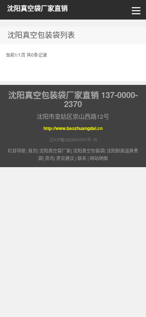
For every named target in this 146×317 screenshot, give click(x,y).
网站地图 (99, 158)
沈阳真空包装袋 (88, 150)
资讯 (49, 158)
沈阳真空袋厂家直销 (37, 8)
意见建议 (65, 158)
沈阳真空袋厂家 (55, 150)
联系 (81, 158)
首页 (32, 150)
